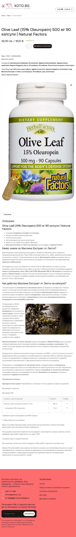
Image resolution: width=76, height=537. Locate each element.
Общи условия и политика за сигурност (54, 487)
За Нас (42, 484)
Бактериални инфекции (19, 63)
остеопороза (27, 72)
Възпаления (33, 63)
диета (21, 260)
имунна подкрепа (52, 69)
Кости (26, 65)
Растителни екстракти (56, 65)
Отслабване (33, 65)
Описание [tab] (7, 214)
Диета (28, 69)
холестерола (7, 325)
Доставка (43, 495)
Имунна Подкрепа (16, 65)
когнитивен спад (65, 69)
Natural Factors (12, 75)
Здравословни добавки (47, 63)
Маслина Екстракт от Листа (11, 72)
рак (43, 72)
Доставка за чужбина (47, 499)
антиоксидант (16, 238)
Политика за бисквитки (48, 491)
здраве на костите (38, 69)
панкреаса (55, 360)
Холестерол (69, 65)
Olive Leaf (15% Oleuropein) (15, 69)
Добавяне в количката (42, 46)
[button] (71, 85)
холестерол (50, 72)
